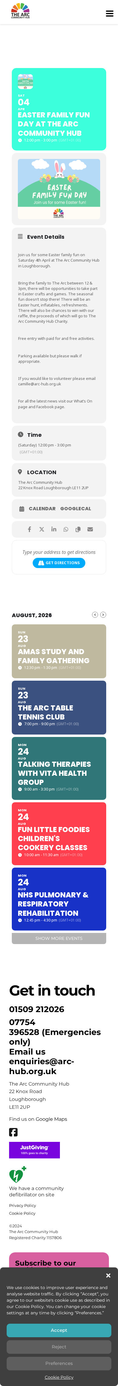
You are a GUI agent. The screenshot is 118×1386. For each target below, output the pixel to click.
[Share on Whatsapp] (66, 529)
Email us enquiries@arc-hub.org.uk (41, 1061)
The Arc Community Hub (40, 482)
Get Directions (63, 562)
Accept (59, 1330)
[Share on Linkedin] (53, 529)
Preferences (59, 1363)
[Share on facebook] (29, 529)
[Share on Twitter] (41, 529)
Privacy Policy (22, 1205)
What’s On (83, 401)
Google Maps (51, 1119)
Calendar (42, 508)
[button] (108, 1276)
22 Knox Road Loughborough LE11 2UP (53, 487)
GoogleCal (75, 508)
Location (41, 472)
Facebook (45, 406)
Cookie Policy (59, 1377)
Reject (59, 1347)
